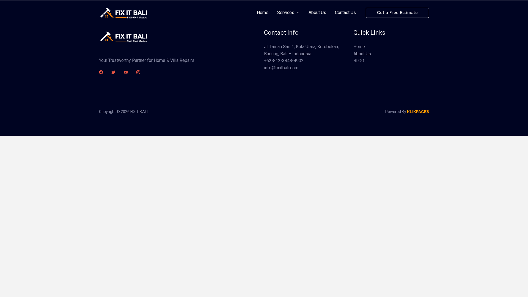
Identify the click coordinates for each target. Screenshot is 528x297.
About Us (362, 53)
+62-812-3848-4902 (284, 60)
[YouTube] (126, 72)
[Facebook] (101, 72)
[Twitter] (113, 72)
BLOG (358, 60)
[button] (397, 13)
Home (359, 46)
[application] (297, 12)
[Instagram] (138, 72)
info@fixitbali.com (281, 67)
